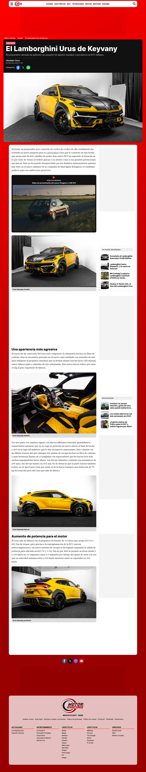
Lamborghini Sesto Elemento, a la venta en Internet (120, 266)
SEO (114, 733)
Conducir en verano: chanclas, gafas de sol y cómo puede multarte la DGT (120, 405)
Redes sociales (118, 735)
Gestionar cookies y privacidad (55, 719)
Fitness (90, 733)
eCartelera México (44, 738)
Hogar (64, 758)
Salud (64, 743)
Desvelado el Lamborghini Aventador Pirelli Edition (121, 257)
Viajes (64, 750)
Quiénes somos (28, 719)
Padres (64, 740)
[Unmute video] (54, 204)
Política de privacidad (74, 719)
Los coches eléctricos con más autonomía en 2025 (121, 415)
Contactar (101, 719)
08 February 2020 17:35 (14, 63)
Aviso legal (39, 719)
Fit (63, 755)
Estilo (89, 738)
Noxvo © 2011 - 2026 (73, 715)
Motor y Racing (10, 38)
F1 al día (90, 743)
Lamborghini (52, 152)
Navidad (65, 748)
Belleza (65, 735)
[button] (11, 4)
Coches (20, 38)
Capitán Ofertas (18, 733)
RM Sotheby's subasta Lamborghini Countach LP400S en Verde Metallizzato (120, 276)
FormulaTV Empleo (44, 733)
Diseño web (116, 731)
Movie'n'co (41, 740)
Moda (64, 733)
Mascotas (65, 745)
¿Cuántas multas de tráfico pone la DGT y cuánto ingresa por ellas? (121, 424)
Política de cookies (90, 719)
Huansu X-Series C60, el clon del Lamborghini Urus (121, 285)
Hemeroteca (119, 719)
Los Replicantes (18, 731)
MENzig (90, 731)
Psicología (66, 753)
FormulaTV (41, 731)
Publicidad (109, 719)
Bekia (64, 731)
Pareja (64, 738)
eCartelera (41, 735)
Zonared (90, 740)
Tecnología (91, 735)
